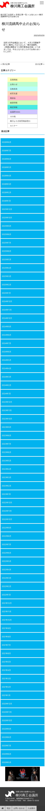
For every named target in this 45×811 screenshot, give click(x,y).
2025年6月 (6, 251)
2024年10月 (7, 318)
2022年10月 (7, 519)
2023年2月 (6, 486)
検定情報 (13, 107)
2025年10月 (7, 217)
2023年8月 (6, 435)
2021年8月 (6, 636)
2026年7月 (6, 150)
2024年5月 (6, 360)
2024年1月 (6, 393)
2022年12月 (7, 502)
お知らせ (13, 84)
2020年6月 (6, 754)
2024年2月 (6, 385)
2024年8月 (6, 335)
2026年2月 (6, 192)
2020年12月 (7, 704)
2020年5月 (6, 762)
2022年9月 (6, 528)
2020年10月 (7, 720)
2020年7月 (6, 745)
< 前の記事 (5, 64)
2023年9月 (6, 427)
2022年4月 (6, 569)
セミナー (13, 126)
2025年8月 (6, 234)
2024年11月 (7, 310)
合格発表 (13, 89)
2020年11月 (7, 712)
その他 (13, 116)
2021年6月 (6, 653)
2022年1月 (6, 595)
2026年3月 (6, 184)
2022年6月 (6, 553)
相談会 (13, 98)
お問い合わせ (19, 808)
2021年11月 (6, 611)
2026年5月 (6, 167)
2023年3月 (6, 477)
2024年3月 (6, 377)
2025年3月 (6, 276)
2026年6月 (6, 159)
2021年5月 (6, 662)
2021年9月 (6, 628)
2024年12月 (7, 301)
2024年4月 (6, 368)
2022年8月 (6, 536)
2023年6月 (6, 452)
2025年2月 (6, 284)
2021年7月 (6, 645)
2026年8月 (6, 142)
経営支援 (13, 93)
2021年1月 (6, 695)
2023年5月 (6, 460)
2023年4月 (6, 469)
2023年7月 (6, 444)
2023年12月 (7, 402)
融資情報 (13, 103)
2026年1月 (6, 201)
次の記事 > (39, 64)
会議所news (15, 112)
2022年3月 (6, 578)
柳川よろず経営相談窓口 (20, 121)
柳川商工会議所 (22, 6)
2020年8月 (6, 737)
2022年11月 (7, 511)
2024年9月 (6, 326)
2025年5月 (6, 259)
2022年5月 (6, 561)
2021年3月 (6, 678)
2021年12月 (7, 603)
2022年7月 (6, 544)
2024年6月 (6, 352)
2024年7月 (6, 343)
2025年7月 (6, 243)
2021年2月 (6, 687)
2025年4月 (6, 268)
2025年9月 (6, 226)
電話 (8, 808)
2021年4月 (6, 670)
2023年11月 (7, 410)
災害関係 (13, 80)
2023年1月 (6, 494)
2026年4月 (6, 176)
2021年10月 (7, 620)
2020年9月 (6, 729)
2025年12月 (7, 209)
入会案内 (31, 808)
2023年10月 (7, 419)
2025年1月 (6, 293)
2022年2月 (6, 586)
